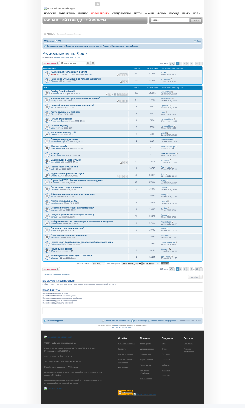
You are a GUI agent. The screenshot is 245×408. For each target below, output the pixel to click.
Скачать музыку (59, 125)
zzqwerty (54, 210)
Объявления (145, 354)
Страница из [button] (171, 63)
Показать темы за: (84, 264)
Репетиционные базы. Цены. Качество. (72, 255)
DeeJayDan (57, 94)
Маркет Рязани (146, 360)
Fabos (53, 107)
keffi (52, 169)
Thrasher (164, 249)
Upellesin (164, 106)
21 (118, 94)
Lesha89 (54, 189)
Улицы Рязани (146, 378)
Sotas (53, 128)
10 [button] (197, 63)
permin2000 (55, 162)
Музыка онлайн (59, 146)
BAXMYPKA (55, 176)
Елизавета (165, 167)
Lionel (53, 135)
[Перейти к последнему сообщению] (167, 72)
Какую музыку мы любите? (65, 112)
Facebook (166, 360)
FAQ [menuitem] (60, 41)
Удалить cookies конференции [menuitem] (163, 321)
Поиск (88, 63)
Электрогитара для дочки (64, 139)
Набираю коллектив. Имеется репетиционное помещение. (82, 221)
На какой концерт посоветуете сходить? (72, 105)
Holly (163, 112)
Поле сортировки (113, 264)
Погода (174, 13)
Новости (50, 13)
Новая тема (50, 63)
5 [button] (191, 63)
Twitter (164, 349)
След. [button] (200, 63)
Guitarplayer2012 (58, 244)
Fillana (53, 114)
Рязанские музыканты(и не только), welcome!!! (76, 79)
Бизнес (83, 13)
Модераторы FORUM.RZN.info (67, 57)
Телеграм (166, 370)
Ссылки (50, 41)
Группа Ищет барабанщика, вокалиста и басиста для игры (82, 242)
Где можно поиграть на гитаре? (67, 228)
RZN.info (51, 34)
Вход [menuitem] (199, 41)
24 (126, 94)
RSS (164, 344)
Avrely (53, 100)
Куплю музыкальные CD (64, 201)
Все (195, 13)
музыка (55, 153)
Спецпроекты (121, 13)
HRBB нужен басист (61, 249)
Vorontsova (165, 79)
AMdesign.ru (73, 367)
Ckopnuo (54, 81)
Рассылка (166, 376)
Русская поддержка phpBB (122, 327)
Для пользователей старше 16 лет (58, 356)
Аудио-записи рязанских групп (67, 173)
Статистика (188, 344)
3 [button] (184, 63)
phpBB (117, 325)
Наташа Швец (167, 119)
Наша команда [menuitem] (140, 321)
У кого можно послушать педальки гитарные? (75, 98)
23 (123, 94)
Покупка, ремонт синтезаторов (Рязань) (72, 214)
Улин (163, 174)
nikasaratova (166, 99)
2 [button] (180, 63)
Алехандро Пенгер (58, 121)
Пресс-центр (145, 365)
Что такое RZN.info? (126, 344)
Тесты (138, 13)
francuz (54, 217)
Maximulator (56, 224)
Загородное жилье (148, 349)
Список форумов (55, 321)
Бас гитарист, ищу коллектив (66, 187)
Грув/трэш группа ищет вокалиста (69, 235)
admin (53, 74)
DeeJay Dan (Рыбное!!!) (63, 91)
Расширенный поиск (93, 63)
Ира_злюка (165, 256)
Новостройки (100, 13)
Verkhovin (55, 237)
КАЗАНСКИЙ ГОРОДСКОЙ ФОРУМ (69, 72)
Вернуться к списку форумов (57, 274)
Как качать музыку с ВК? (64, 132)
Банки (186, 13)
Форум (162, 13)
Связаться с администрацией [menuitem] (117, 321)
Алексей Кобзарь (58, 142)
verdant (164, 208)
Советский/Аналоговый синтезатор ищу (72, 208)
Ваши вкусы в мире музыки (66, 160)
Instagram (166, 365)
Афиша (149, 13)
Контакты (122, 349)
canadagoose (56, 203)
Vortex (163, 72)
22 (121, 94)
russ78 (164, 201)
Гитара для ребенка (61, 119)
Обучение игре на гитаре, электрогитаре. (73, 194)
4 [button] (187, 63)
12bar (53, 251)
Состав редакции (125, 354)
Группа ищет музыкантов (64, 166)
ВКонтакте (166, 354)
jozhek (53, 231)
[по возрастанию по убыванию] (151, 264)
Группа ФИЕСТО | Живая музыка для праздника (76, 180)
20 (115, 94)
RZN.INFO (89, 74)
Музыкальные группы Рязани (64, 53)
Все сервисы (123, 368)
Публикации (67, 13)
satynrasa (165, 160)
